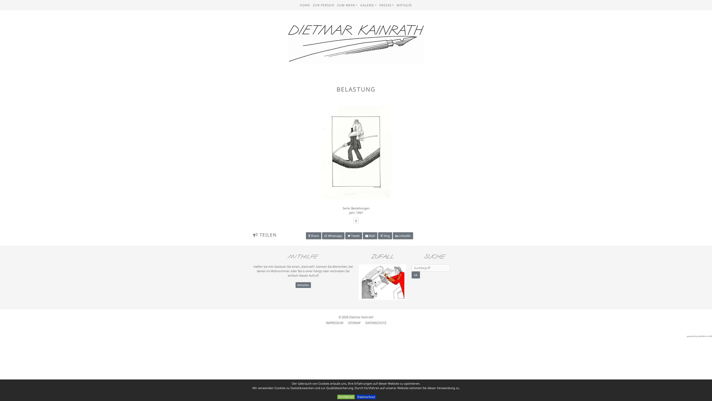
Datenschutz (366, 397)
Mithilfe (404, 5)
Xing (386, 236)
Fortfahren (346, 397)
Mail (371, 236)
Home (305, 5)
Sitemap (354, 323)
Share (314, 236)
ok (416, 275)
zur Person (323, 5)
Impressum (334, 323)
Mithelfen (303, 285)
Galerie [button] (367, 5)
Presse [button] (385, 5)
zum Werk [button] (346, 5)
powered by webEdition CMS (699, 336)
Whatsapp (334, 236)
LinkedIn (404, 236)
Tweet (355, 236)
